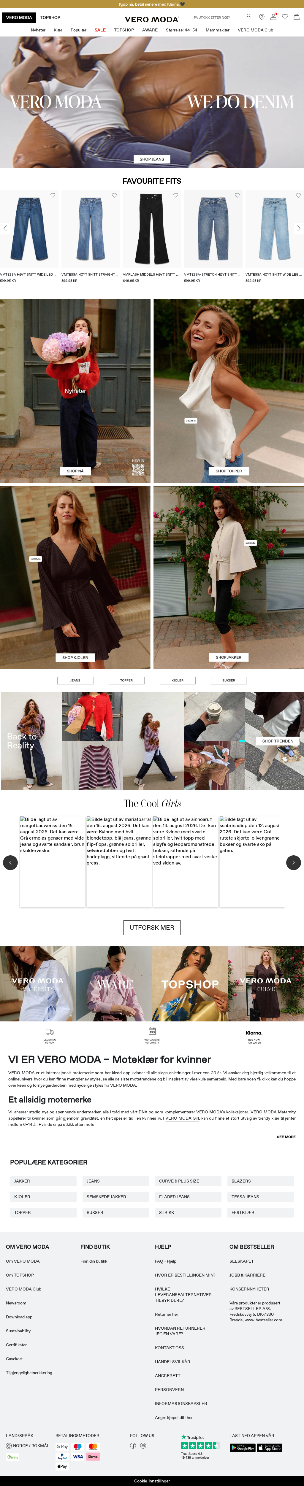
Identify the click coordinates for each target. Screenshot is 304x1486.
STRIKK (166, 1212)
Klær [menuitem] (58, 30)
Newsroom (16, 1303)
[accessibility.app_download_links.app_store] (269, 1451)
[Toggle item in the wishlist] (52, 195)
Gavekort (14, 1358)
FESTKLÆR (243, 1212)
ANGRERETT (167, 1375)
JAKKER (22, 1181)
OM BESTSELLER (251, 1247)
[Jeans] (75, 680)
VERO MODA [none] (19, 17)
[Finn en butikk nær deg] (262, 18)
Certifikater (16, 1344)
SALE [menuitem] (100, 30)
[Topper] (228, 437)
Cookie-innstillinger (152, 1481)
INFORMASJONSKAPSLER (181, 1403)
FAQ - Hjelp (165, 1261)
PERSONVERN (169, 1389)
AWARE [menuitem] (150, 30)
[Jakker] (228, 623)
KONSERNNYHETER (249, 1289)
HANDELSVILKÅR (172, 1361)
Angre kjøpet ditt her (174, 1417)
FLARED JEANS (174, 1196)
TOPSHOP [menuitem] (124, 30)
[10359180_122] (228, 531)
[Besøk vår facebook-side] (133, 1447)
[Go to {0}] (152, 102)
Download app (19, 1317)
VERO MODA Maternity (273, 1112)
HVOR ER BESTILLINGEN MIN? (185, 1275)
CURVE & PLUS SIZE (179, 1181)
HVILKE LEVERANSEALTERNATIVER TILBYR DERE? (183, 1295)
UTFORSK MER (152, 927)
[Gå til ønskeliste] (285, 18)
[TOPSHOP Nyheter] (190, 983)
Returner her (166, 1314)
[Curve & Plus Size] (266, 983)
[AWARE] (114, 983)
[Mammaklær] (38, 983)
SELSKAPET (241, 1261)
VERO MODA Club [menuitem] (255, 30)
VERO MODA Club (23, 1289)
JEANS (93, 1181)
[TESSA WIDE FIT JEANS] (152, 741)
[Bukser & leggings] (229, 680)
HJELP (163, 1247)
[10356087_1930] (75, 531)
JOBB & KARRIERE (247, 1275)
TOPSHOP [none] (50, 17)
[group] (29, 240)
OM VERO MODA (27, 1247)
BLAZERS (241, 1181)
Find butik (95, 1247)
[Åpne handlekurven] (297, 17)
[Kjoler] (75, 623)
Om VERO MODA (23, 1261)
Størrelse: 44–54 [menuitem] (181, 30)
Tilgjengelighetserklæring (29, 1372)
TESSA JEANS (245, 1196)
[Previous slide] (5, 228)
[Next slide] (299, 228)
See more (286, 1137)
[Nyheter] (75, 391)
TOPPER (22, 1212)
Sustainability (18, 1330)
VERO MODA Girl (182, 1118)
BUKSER (95, 1212)
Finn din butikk (93, 1261)
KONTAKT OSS (169, 1347)
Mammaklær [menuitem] (217, 30)
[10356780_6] (228, 345)
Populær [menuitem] (78, 30)
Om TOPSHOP (20, 1275)
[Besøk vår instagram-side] (143, 1447)
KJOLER (22, 1196)
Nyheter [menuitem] (38, 30)
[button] (29, 229)
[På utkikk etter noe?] (249, 15)
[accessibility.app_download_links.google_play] (242, 1451)
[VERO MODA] (152, 20)
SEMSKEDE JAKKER (106, 1196)
